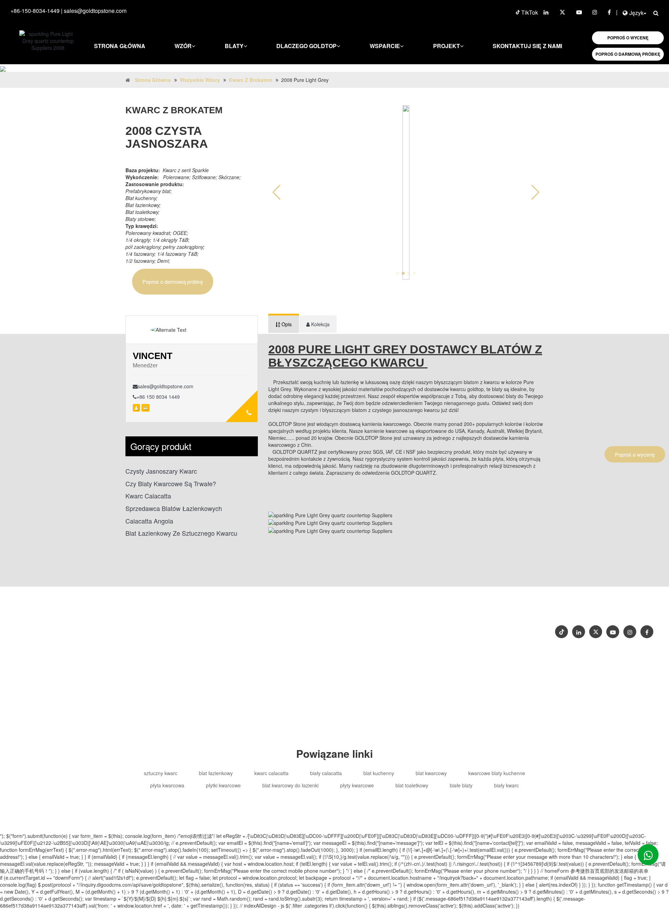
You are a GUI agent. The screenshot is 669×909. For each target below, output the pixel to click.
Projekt (446, 46)
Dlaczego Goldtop (306, 46)
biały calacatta (326, 773)
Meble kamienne (367, 641)
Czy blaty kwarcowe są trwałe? (170, 483)
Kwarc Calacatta (148, 495)
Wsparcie (385, 46)
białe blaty (461, 785)
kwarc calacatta (271, 773)
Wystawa (632, 609)
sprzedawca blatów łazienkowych (173, 508)
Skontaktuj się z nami (527, 46)
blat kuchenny (378, 773)
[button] (535, 192)
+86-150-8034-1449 (35, 11)
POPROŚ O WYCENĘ (627, 38)
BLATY (234, 46)
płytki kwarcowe (223, 785)
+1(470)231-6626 (375, 627)
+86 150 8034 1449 (158, 396)
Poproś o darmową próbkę (173, 281)
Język (636, 13)
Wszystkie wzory (200, 79)
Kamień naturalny (414, 641)
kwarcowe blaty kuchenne (496, 773)
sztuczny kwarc (160, 773)
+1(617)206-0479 (422, 627)
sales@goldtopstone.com (95, 11)
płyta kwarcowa (167, 785)
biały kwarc (506, 785)
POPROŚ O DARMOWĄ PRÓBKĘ (627, 54)
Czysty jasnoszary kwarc (161, 471)
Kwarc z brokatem (250, 79)
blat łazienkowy (216, 773)
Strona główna (119, 46)
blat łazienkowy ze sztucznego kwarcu (181, 533)
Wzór (183, 46)
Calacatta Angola (149, 521)
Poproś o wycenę (635, 454)
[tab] (283, 324)
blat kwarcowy (431, 773)
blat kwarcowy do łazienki (290, 785)
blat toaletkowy (411, 785)
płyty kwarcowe (357, 785)
